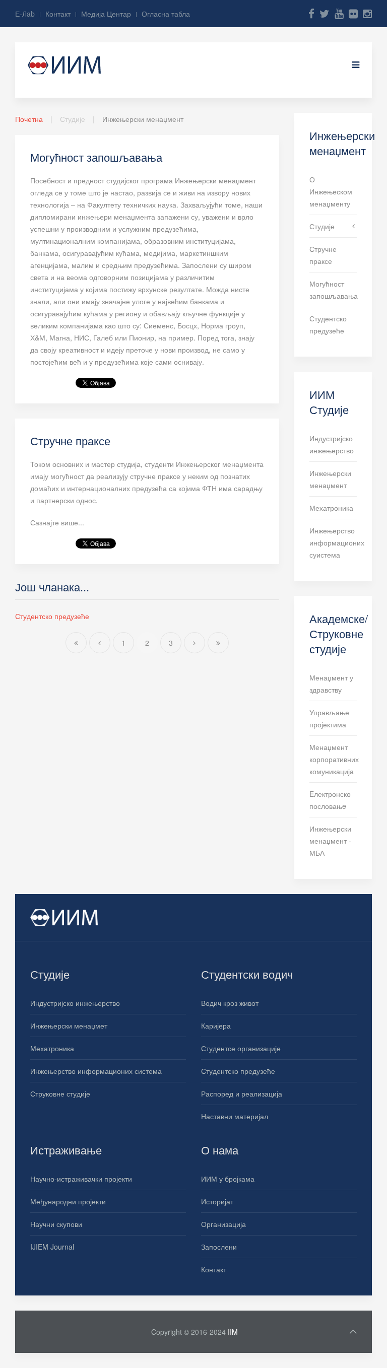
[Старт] (76, 642)
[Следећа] (194, 642)
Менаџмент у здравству (331, 683)
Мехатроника (331, 508)
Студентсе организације (241, 1048)
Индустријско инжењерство (331, 444)
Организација (223, 1224)
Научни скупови (56, 1224)
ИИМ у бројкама (227, 1179)
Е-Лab (25, 14)
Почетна (29, 119)
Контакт (58, 14)
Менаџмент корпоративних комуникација (333, 759)
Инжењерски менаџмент (330, 479)
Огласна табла (166, 14)
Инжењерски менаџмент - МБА (330, 841)
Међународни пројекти (68, 1201)
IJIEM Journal (52, 1247)
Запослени (219, 1247)
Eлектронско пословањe (330, 800)
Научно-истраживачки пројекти (81, 1179)
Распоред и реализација (241, 1093)
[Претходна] (99, 642)
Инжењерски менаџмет (68, 1025)
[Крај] (218, 642)
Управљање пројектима (329, 718)
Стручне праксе (70, 440)
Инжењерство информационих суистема (333, 542)
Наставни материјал (234, 1116)
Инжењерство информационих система (96, 1071)
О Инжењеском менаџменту (330, 191)
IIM (233, 1332)
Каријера (216, 1025)
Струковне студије (60, 1093)
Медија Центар (106, 14)
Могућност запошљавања (96, 157)
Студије (322, 226)
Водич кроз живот (230, 1003)
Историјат (217, 1201)
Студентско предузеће (52, 616)
